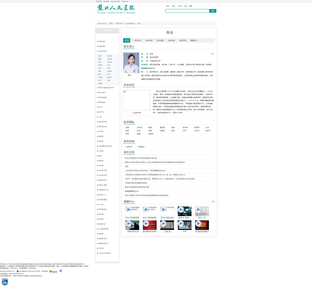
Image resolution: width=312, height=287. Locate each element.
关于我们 (9, 264)
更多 (213, 201)
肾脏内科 (102, 102)
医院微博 (23, 264)
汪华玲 (196, 131)
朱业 (138, 131)
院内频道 (106, 1)
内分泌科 (102, 92)
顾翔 (150, 127)
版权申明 (81, 264)
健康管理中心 (104, 243)
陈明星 (196, 127)
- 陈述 (99, 74)
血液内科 (102, 46)
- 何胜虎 (109, 56)
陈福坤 (151, 134)
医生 (173, 6)
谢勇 (127, 127)
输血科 (101, 234)
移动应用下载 (115, 1)
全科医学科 (103, 175)
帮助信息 (74, 264)
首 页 (100, 18)
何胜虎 (139, 127)
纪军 (184, 131)
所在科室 (149, 40)
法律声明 (55, 264)
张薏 (127, 134)
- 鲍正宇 (109, 77)
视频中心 (194, 40)
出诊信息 (171, 40)
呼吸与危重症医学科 (106, 88)
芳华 (184, 231)
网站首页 (3, 264)
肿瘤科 (101, 161)
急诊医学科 (103, 122)
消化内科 (102, 41)
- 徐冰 (108, 65)
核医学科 (102, 224)
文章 (185, 6)
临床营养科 (103, 239)
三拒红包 (167, 231)
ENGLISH (125, 1)
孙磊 (173, 127)
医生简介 (138, 40)
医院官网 (99, 1)
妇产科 (101, 112)
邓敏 (150, 131)
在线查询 (42, 264)
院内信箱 (35, 264)
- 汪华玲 (100, 77)
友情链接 (48, 264)
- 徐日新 (109, 62)
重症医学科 (103, 127)
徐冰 (207, 127)
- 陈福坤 (100, 83)
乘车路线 (16, 264)
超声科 (101, 214)
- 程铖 (108, 80)
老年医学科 (103, 170)
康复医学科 (103, 180)
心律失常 (172, 64)
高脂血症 (189, 64)
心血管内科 (136, 113)
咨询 (180, 6)
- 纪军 (108, 74)
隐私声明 (68, 264)
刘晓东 (162, 131)
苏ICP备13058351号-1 (7, 271)
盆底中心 (102, 195)
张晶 (127, 131)
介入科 (101, 204)
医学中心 (107, 258)
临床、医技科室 (107, 36)
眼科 (100, 156)
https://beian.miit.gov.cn (16, 274)
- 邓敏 (99, 71)
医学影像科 (103, 200)
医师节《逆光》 (185, 218)
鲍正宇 (208, 131)
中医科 (101, 131)
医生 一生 (202, 218)
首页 (110, 23)
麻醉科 (101, 136)
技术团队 (160, 40)
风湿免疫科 (103, 97)
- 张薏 (99, 80)
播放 (132, 211)
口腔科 (101, 151)
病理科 (101, 219)
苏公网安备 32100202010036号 (29, 271)
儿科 (100, 117)
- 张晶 (99, 68)
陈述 (173, 131)
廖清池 (162, 127)
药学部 (101, 248)
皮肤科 (101, 166)
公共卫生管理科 (105, 253)
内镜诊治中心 (104, 190)
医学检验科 (103, 209)
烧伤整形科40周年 (150, 231)
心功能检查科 (104, 229)
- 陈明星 (100, 65)
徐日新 (185, 127)
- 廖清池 (109, 59)
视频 (190, 6)
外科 (100, 107)
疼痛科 (101, 141)
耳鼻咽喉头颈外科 (105, 146)
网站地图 (29, 264)
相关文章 (182, 40)
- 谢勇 (99, 56)
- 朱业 (108, 68)
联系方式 (61, 264)
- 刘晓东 (109, 71)
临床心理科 (103, 185)
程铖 (138, 134)
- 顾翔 (99, 59)
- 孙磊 (99, 62)
